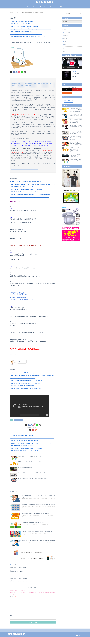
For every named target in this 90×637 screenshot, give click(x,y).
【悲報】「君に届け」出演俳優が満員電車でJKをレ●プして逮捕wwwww (26, 34)
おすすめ (65, 29)
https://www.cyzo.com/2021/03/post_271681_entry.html (24, 169)
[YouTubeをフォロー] (33, 430)
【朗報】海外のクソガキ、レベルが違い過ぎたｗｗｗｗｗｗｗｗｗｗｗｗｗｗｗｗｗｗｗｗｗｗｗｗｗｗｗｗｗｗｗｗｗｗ (33, 23)
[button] (81, 13)
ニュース (65, 38)
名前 (11, 615)
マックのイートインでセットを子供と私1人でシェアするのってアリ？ (25, 181)
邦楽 (65, 44)
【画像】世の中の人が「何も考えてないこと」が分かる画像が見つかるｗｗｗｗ (27, 36)
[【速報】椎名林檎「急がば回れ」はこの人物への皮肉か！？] (16, 72)
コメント (13, 596)
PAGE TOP (45, 630)
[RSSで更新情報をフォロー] (36, 430)
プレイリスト (67, 32)
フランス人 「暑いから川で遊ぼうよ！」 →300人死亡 (22, 21)
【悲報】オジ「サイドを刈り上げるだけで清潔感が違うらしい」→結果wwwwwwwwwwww (30, 194)
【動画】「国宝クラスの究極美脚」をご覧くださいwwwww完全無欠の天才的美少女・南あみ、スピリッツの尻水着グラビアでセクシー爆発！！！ (33, 184)
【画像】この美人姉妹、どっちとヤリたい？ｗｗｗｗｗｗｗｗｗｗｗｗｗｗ (26, 31)
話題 (64, 51)
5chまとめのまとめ (68, 102)
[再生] (63, 67)
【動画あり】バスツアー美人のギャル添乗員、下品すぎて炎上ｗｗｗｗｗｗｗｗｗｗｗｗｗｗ (30, 29)
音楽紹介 (66, 35)
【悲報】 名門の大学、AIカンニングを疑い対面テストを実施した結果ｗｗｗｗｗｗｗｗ (29, 197)
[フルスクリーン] (80, 67)
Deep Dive (74, 71)
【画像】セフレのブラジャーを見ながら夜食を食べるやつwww (24, 26)
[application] (72, 63)
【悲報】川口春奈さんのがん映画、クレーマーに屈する (22, 186)
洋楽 (65, 41)
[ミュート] (78, 67)
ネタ (64, 48)
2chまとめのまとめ (68, 100)
